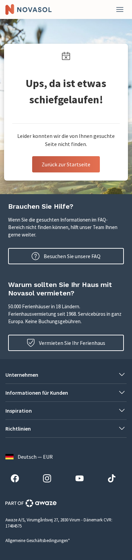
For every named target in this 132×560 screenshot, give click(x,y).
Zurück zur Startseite (66, 164)
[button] (66, 374)
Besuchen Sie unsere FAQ (72, 256)
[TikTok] (114, 479)
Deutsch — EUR (35, 456)
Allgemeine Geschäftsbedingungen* (37, 540)
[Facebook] (17, 479)
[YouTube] (82, 479)
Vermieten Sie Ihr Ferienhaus (72, 342)
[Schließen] (120, 9)
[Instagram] (50, 479)
